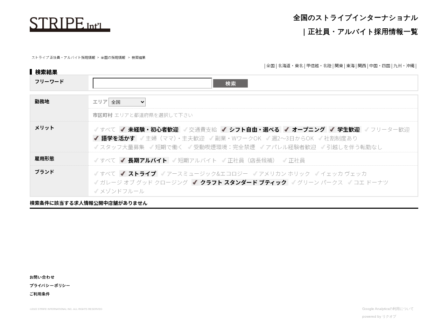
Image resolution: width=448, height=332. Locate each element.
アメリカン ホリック (284, 173)
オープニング (308, 129)
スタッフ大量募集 (122, 147)
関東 (339, 65)
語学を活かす (118, 138)
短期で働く (169, 147)
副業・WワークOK (238, 138)
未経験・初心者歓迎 (153, 129)
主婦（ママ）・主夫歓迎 (175, 138)
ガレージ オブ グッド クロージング (144, 182)
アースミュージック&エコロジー (207, 173)
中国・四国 (379, 65)
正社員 (296, 160)
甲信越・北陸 (318, 65)
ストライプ (142, 173)
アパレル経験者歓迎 (291, 147)
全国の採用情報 (113, 57)
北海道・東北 (290, 65)
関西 (362, 65)
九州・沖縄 (403, 65)
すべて (108, 129)
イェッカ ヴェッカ (344, 173)
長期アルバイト (147, 160)
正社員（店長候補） (252, 160)
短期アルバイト (197, 160)
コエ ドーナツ (371, 182)
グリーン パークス (320, 182)
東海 (350, 65)
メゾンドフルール (122, 191)
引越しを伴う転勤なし (355, 147)
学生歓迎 (348, 129)
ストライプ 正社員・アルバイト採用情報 (63, 57)
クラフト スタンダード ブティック (243, 182)
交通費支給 (203, 129)
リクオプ (389, 316)
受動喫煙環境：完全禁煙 (224, 147)
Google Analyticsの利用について (388, 309)
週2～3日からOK (293, 138)
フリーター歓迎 (390, 129)
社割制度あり (341, 138)
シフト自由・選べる (254, 129)
